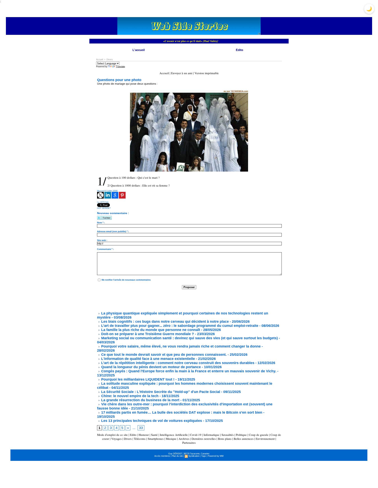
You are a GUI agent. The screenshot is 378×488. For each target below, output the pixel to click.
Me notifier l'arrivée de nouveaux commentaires (126, 280)
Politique (241, 435)
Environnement (265, 439)
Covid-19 (195, 435)
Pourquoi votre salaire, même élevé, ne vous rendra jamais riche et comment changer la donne (180, 346)
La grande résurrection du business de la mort (139, 400)
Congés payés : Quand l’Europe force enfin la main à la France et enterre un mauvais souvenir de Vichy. (188, 371)
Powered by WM (215, 456)
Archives (184, 439)
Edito (239, 50)
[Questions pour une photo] (189, 91)
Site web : (102, 240)
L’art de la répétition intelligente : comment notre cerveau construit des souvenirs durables (177, 363)
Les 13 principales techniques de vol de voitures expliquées (151, 421)
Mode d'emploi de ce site (112, 435)
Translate (120, 66)
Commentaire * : (105, 249)
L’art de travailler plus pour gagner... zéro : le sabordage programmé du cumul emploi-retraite (179, 326)
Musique (171, 439)
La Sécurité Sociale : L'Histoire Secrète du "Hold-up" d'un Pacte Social (160, 392)
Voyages (116, 439)
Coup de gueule (258, 435)
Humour (144, 435)
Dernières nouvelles (204, 439)
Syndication (193, 456)
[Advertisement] (168, 300)
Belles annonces (244, 439)
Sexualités (227, 435)
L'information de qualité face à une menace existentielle (147, 359)
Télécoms (139, 439)
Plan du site (177, 456)
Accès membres (162, 456)
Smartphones (156, 439)
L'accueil (138, 50)
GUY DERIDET (104, 208)
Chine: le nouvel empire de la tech (129, 396)
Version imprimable (207, 73)
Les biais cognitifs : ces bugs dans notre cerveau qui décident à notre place (164, 321)
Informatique (211, 435)
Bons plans (225, 439)
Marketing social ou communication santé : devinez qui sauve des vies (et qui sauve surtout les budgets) (189, 338)
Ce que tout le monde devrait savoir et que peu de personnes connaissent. (163, 355)
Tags (203, 456)
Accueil (99, 59)
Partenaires (189, 443)
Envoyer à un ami (181, 73)
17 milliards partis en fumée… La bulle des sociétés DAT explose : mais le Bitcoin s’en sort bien (181, 412)
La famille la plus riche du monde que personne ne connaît (150, 330)
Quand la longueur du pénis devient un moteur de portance (150, 367)
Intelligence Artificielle (174, 435)
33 (141, 428)
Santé (154, 435)
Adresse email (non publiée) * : (113, 231)
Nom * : (101, 222)
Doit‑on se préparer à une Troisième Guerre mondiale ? (147, 334)
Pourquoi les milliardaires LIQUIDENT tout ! (137, 379)
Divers (110, 59)
